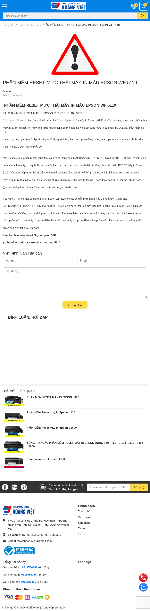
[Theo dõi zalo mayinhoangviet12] (14, 487)
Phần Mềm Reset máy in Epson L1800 (52, 427)
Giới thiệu (84, 517)
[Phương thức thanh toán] (27, 597)
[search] (142, 15)
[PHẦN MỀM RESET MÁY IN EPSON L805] (14, 400)
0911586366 (35, 534)
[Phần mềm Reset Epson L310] (14, 462)
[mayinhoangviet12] (75, 6)
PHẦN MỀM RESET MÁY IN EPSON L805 (53, 397)
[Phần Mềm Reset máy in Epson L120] (14, 416)
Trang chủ (84, 511)
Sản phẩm (84, 522)
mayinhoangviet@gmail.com (34, 540)
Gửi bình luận (75, 305)
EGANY (34, 607)
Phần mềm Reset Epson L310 (46, 459)
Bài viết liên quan (19, 391)
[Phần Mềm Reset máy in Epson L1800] (14, 431)
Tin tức (82, 528)
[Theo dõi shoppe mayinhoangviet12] (24, 487)
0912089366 (53, 534)
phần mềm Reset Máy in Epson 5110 (34, 235)
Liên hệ (82, 534)
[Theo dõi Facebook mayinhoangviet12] (5, 487)
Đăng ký (139, 487)
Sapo (62, 607)
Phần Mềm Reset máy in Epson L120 (51, 412)
